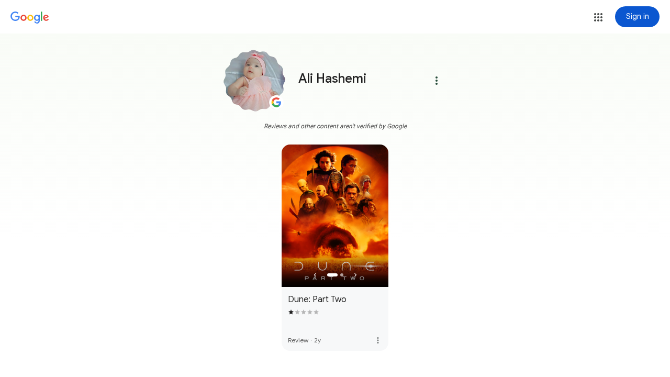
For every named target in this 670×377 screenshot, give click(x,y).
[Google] (29, 18)
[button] (598, 17)
